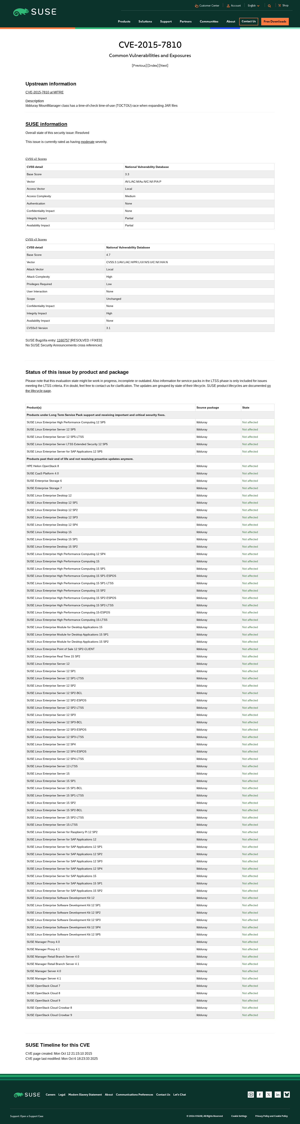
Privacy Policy (262, 1116)
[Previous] (139, 65)
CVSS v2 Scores (36, 159)
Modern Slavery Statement (85, 1094)
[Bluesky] (287, 1094)
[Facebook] (260, 1094)
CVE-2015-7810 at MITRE (45, 92)
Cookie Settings (239, 1116)
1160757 (63, 340)
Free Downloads (275, 21)
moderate (87, 142)
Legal (61, 1094)
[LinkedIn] (278, 1094)
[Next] (163, 65)
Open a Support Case (31, 1116)
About (109, 1094)
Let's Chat (179, 1094)
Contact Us (249, 21)
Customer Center (209, 5)
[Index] (153, 65)
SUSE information (46, 124)
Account (236, 5)
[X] (269, 1094)
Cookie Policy (281, 1116)
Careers (50, 1094)
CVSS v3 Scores (36, 239)
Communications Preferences (134, 1094)
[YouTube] (251, 1094)
